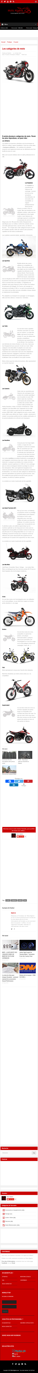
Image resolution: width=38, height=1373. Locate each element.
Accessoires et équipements (13, 1210)
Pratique (9, 42)
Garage (7, 1213)
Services (7, 1221)
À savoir (16, 42)
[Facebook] (9, 781)
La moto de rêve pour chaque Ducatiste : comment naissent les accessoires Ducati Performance (10, 978)
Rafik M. (13, 913)
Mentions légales (25, 1276)
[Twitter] (19, 781)
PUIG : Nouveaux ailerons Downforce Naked (23, 761)
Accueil (3, 42)
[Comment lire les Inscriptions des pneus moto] (9, 755)
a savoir (8, 900)
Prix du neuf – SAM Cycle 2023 (21, 27)
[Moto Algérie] (19, 10)
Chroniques (12, 54)
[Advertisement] (19, 17)
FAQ (3, 1280)
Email (13, 1263)
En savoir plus (6, 1323)
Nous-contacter (6, 1326)
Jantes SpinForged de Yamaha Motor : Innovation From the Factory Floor (27, 954)
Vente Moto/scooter (10, 1225)
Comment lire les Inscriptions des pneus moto (8, 761)
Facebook (4, 1263)
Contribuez (23, 1280)
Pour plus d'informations (8, 1261)
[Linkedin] (13, 784)
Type (25, 900)
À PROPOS (5, 1276)
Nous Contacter (6, 1284)
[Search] (34, 1153)
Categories (14, 900)
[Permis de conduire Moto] (9, 769)
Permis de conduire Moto (9, 774)
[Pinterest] (28, 781)
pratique (20, 900)
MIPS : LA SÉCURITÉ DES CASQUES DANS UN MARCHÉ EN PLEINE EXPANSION (9, 955)
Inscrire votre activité (27, 1323)
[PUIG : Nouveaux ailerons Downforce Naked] (25, 755)
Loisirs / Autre (9, 1217)
